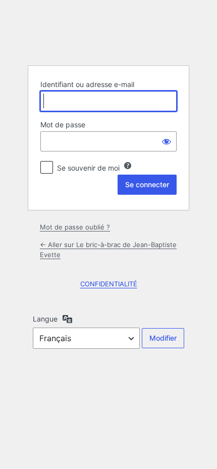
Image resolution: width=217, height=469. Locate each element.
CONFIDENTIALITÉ (108, 284)
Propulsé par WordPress (108, 32)
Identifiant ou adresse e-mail (87, 84)
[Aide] (128, 166)
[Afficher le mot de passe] (166, 141)
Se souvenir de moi (88, 168)
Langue (45, 319)
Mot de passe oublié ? (75, 227)
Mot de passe (62, 124)
